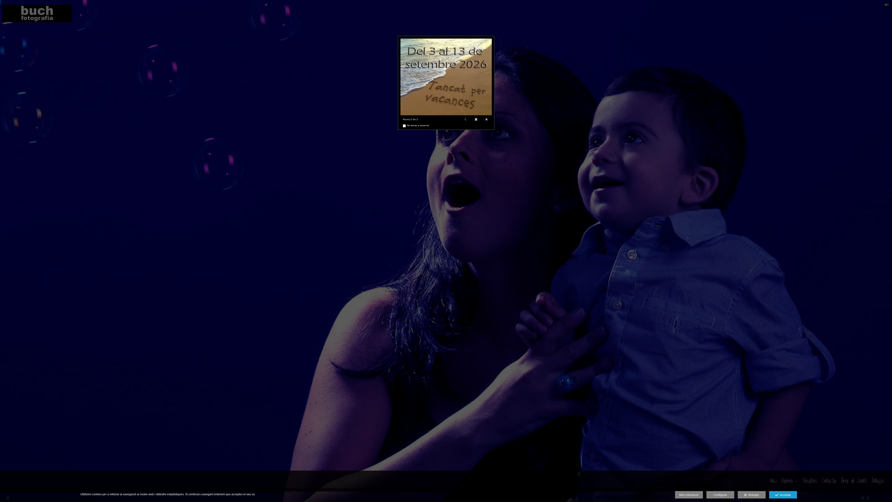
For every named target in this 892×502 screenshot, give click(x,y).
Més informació (689, 495)
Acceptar (784, 495)
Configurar (720, 495)
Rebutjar (753, 495)
